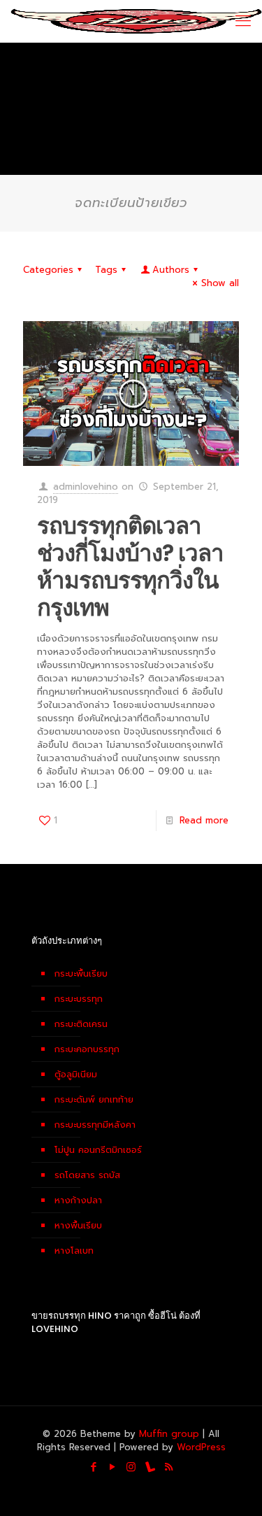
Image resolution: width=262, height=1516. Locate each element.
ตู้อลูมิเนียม (75, 1074)
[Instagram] (131, 1467)
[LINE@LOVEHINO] (150, 1467)
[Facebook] (93, 1467)
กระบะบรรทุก (78, 998)
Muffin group (169, 1433)
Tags (106, 269)
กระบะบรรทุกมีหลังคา (95, 1124)
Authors (170, 269)
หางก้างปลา (78, 1200)
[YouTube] (112, 1467)
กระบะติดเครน (81, 1023)
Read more (204, 820)
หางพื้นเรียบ (78, 1225)
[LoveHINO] (136, 20)
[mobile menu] (243, 21)
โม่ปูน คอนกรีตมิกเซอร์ (98, 1149)
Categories (48, 269)
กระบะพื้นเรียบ (81, 973)
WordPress (201, 1447)
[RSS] (168, 1467)
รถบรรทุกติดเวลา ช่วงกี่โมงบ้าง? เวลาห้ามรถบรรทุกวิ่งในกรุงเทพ (130, 566)
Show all (220, 283)
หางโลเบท (74, 1250)
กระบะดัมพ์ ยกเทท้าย (93, 1099)
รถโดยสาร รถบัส (87, 1175)
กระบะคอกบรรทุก (86, 1049)
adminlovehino (85, 486)
